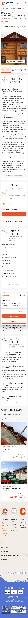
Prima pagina (5, 8)
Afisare (21, 311)
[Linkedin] (12, 588)
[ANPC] (6, 610)
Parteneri (4, 559)
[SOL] (18, 612)
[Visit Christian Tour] (7, 3)
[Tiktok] (15, 588)
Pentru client (5, 547)
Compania (4, 543)
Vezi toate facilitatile (14, 284)
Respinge (14, 321)
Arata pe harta (5, 21)
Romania (20, 8)
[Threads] (19, 588)
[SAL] (18, 607)
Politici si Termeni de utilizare (10, 555)
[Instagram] (8, 588)
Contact (3, 564)
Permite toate (14, 316)
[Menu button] (25, 3)
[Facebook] (5, 588)
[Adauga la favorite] (3, 424)
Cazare (13, 8)
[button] (21, 27)
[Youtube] (23, 588)
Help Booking (5, 551)
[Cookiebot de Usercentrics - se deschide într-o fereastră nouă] (19, 295)
